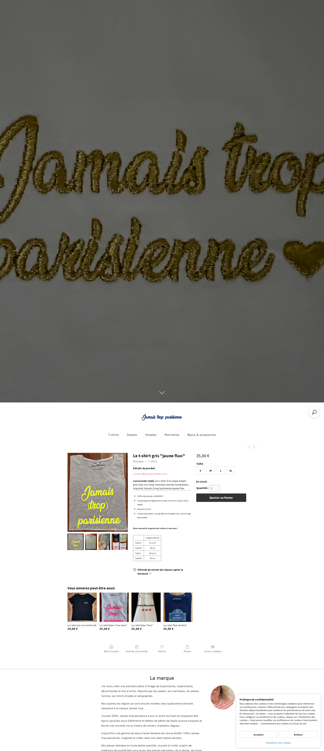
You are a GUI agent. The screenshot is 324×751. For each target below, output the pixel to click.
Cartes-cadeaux (213, 651)
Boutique (138, 461)
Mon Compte (111, 651)
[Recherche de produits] (314, 412)
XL (230, 470)
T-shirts (113, 435)
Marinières (172, 435)
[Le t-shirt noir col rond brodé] (82, 607)
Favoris (162, 651)
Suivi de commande (137, 651)
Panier (187, 651)
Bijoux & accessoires (201, 435)
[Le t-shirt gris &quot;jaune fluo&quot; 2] (104, 542)
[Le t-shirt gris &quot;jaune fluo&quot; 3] (120, 542)
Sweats (132, 435)
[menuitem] (249, 446)
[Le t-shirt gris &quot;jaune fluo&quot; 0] (76, 542)
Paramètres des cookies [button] (278, 742)
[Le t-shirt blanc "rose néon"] (114, 607)
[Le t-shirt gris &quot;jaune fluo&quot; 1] (91, 542)
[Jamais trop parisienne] (162, 417)
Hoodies (150, 435)
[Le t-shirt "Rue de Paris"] (178, 607)
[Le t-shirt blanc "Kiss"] (146, 607)
